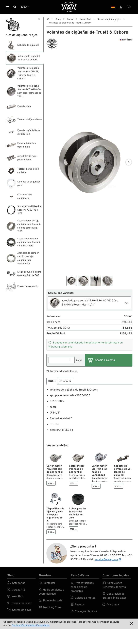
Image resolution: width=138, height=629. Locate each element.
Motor (70, 19)
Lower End (85, 19)
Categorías (16, 583)
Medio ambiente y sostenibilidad (51, 592)
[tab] (51, 381)
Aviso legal (110, 604)
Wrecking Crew (50, 607)
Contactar (47, 583)
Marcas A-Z (16, 590)
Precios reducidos (19, 603)
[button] (128, 162)
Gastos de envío (19, 610)
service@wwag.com (106, 559)
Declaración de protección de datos (114, 596)
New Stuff (15, 596)
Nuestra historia (50, 600)
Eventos (78, 604)
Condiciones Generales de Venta (114, 585)
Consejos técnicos (84, 611)
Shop (24, 7)
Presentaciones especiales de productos (82, 587)
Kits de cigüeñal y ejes (109, 19)
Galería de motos (83, 598)
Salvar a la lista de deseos (63, 371)
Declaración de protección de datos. (31, 625)
